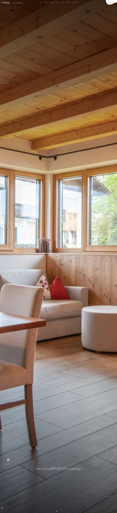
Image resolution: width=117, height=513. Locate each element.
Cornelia (46, 2)
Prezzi (57, 2)
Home (40, 2)
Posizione (68, 2)
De (107, 496)
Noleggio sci (76, 2)
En (110, 496)
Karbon (52, 2)
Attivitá (62, 2)
